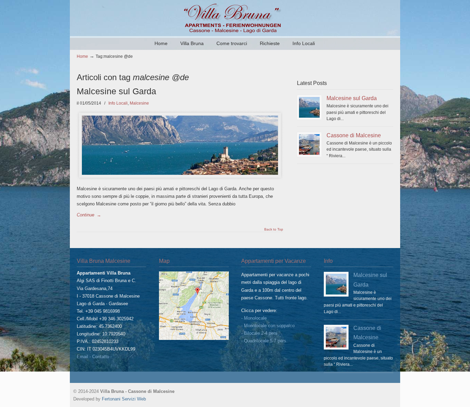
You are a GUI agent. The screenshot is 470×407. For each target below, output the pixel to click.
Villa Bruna (235, 17)
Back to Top (273, 229)
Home (82, 56)
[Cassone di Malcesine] (309, 144)
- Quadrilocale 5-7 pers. (264, 340)
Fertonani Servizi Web (124, 398)
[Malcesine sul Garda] (309, 107)
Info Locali (118, 103)
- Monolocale (254, 318)
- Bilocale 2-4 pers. (260, 333)
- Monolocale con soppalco (268, 325)
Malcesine (139, 103)
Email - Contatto (93, 356)
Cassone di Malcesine (354, 135)
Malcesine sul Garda (116, 91)
